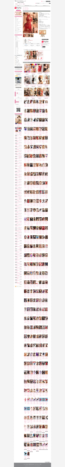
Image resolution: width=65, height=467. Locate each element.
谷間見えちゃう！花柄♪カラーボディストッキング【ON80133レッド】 (34, 114)
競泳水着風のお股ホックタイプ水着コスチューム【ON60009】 (37, 358)
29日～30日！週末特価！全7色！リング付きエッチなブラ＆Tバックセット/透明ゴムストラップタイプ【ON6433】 (43, 169)
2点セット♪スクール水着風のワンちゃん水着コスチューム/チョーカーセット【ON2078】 (43, 349)
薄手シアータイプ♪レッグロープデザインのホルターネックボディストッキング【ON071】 (43, 124)
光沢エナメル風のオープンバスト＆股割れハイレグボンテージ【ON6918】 (18, 275)
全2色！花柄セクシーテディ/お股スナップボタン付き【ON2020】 (43, 222)
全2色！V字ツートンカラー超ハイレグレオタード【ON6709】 (18, 209)
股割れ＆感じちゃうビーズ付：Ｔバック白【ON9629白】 (28, 412)
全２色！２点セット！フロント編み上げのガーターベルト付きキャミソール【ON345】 (33, 97)
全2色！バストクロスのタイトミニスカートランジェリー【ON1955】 (18, 217)
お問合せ (45, 5)
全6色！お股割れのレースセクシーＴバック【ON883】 (18, 159)
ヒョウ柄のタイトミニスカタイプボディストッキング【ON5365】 (43, 303)
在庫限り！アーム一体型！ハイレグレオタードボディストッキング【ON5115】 (40, 205)
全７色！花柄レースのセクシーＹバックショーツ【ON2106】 (18, 178)
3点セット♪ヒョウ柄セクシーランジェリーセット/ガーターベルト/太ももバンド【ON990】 (34, 250)
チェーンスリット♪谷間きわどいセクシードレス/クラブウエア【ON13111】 (31, 123)
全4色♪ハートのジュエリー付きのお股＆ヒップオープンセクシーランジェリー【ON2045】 (34, 322)
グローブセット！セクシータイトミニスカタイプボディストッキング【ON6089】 (28, 187)
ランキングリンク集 (17, 63)
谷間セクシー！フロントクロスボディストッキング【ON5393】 (31, 349)
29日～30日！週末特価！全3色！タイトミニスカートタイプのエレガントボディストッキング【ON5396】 (31, 377)
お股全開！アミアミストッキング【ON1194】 (46, 105)
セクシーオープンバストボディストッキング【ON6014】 (46, 141)
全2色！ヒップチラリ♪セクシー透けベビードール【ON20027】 (18, 239)
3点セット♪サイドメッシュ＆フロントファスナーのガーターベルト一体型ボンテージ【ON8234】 (40, 286)
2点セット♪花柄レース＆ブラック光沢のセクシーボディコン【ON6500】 (18, 200)
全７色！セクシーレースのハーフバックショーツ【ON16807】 (43, 394)
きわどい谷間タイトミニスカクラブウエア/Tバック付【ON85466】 (43, 159)
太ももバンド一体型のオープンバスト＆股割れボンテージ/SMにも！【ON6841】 (40, 232)
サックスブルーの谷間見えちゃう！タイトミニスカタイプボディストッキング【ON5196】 (31, 367)
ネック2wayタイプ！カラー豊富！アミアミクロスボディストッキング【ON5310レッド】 (46, 313)
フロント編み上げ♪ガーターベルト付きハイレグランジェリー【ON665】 (46, 286)
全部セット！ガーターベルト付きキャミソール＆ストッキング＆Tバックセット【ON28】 (43, 259)
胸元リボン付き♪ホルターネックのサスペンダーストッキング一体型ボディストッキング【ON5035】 (28, 115)
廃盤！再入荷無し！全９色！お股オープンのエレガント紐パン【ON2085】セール (18, 175)
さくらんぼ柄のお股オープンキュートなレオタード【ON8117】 (40, 321)
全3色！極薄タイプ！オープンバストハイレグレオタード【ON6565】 (37, 186)
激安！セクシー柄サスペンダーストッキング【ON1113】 (28, 430)
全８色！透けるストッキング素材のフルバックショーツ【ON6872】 (46, 394)
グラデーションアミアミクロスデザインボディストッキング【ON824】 (46, 250)
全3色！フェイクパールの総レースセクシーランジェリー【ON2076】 (40, 349)
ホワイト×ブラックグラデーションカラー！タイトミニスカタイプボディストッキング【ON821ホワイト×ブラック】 (34, 269)
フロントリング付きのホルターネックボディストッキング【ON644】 (43, 286)
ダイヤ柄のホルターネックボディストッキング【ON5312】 (25, 367)
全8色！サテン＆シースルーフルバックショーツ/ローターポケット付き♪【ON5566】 (28, 214)
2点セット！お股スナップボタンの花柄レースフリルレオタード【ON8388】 (43, 141)
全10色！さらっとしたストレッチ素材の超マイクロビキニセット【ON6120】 (25, 421)
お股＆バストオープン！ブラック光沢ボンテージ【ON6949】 (25, 340)
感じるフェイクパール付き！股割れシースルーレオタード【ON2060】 (37, 331)
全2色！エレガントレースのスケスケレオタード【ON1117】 (37, 249)
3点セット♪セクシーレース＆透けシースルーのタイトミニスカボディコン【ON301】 (18, 268)
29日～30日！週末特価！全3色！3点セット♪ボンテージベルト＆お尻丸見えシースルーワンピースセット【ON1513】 (37, 377)
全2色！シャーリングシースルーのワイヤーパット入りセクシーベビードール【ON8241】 (34, 142)
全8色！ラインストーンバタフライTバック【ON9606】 (46, 159)
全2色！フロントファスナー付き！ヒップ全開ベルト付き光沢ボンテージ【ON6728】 (28, 223)
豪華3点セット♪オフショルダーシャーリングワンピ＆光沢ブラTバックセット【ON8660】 (25, 440)
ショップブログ (36, 5)
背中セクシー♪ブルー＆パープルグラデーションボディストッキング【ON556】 (18, 273)
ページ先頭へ (47, 462)
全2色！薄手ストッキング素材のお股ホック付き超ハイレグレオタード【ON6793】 (40, 223)
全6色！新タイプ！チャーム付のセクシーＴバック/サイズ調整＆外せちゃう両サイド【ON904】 (28, 394)
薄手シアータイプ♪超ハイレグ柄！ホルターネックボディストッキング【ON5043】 (40, 124)
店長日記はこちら (18, 87)
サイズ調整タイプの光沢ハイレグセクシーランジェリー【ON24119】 (37, 340)
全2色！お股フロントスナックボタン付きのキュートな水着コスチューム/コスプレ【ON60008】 (34, 376)
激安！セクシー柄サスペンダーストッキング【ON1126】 (34, 421)
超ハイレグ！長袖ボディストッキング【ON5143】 (34, 222)
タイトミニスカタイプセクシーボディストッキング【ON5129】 (46, 349)
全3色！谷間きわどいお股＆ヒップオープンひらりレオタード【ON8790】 (46, 178)
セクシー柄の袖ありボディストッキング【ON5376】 (34, 339)
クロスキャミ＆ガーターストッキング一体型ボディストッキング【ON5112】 (43, 205)
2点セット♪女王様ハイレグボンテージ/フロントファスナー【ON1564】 (28, 322)
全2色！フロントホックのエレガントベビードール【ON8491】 (37, 168)
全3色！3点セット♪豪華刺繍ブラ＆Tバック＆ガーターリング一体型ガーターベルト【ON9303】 (34, 178)
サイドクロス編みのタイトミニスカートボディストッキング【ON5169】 (28, 250)
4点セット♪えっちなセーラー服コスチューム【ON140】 (18, 244)
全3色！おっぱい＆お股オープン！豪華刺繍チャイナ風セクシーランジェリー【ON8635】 (25, 169)
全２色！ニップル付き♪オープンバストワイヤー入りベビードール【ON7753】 (46, 97)
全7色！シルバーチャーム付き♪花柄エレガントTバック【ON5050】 (18, 141)
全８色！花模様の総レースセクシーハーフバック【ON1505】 (18, 139)
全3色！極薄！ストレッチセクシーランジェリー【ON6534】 (34, 168)
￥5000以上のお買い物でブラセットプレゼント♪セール (37, 285)
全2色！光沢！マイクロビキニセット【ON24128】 (25, 357)
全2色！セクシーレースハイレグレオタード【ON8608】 (28, 195)
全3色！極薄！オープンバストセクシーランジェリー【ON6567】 (25, 177)
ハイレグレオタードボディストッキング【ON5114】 (25, 213)
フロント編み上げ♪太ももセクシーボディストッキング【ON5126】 (40, 276)
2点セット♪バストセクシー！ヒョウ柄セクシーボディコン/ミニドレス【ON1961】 (40, 295)
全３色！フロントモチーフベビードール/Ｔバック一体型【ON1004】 (43, 412)
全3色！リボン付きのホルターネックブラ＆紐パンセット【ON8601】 (40, 159)
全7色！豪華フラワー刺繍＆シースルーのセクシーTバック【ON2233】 (31, 105)
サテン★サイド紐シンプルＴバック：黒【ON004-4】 (37, 402)
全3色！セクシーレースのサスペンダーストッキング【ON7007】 (46, 340)
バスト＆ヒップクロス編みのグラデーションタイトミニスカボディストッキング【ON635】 (37, 241)
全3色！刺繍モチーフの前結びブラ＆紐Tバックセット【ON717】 (40, 249)
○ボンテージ (16, 26)
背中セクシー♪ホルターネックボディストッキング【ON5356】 (46, 303)
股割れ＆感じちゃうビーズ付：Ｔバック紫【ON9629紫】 (25, 412)
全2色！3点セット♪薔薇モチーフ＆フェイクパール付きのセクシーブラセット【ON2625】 (28, 367)
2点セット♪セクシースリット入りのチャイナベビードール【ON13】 (31, 303)
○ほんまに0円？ (16, 19)
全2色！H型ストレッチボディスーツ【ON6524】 (31, 168)
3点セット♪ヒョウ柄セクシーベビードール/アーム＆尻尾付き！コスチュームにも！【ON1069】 (40, 241)
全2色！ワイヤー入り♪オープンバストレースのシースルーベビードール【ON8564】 (43, 151)
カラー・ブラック (27, 8)
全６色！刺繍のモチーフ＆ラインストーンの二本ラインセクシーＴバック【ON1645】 (31, 412)
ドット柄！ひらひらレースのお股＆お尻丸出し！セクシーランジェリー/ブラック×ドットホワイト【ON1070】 (46, 133)
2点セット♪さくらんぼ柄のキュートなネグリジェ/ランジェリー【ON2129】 (34, 277)
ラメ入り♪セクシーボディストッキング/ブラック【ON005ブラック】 (46, 123)
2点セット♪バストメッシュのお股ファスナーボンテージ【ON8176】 (18, 270)
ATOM (20, 286)
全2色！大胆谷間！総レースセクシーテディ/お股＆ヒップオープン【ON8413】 (33, 60)
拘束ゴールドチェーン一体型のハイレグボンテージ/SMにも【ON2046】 (25, 277)
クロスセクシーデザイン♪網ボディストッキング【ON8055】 (37, 412)
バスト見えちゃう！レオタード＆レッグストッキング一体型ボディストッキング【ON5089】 (37, 367)
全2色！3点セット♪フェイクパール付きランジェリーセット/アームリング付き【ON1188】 (28, 286)
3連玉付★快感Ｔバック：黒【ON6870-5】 (46, 448)
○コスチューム (16, 33)
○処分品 (16, 17)
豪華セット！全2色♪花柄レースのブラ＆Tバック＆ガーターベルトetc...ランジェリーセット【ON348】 (46, 295)
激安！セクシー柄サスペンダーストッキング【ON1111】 (25, 312)
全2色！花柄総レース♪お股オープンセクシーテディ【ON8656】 (34, 186)
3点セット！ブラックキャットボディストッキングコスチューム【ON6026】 (18, 263)
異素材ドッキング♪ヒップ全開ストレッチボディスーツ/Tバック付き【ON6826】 (43, 232)
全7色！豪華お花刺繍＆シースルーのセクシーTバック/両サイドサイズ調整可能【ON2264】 (40, 133)
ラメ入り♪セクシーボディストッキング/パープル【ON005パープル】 (25, 132)
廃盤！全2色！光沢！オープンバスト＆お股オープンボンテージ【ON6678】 (40, 196)
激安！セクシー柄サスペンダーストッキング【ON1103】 (37, 421)
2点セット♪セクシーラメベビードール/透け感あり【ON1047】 (31, 231)
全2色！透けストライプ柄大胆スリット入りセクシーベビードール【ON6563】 (46, 169)
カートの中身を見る (18, 67)
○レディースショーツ (17, 32)
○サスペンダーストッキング (18, 21)
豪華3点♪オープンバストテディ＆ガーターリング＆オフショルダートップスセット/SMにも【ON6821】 (28, 169)
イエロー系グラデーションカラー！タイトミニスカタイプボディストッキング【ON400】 (37, 259)
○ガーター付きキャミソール (18, 25)
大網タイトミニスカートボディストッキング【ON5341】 (25, 321)
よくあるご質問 (17, 61)
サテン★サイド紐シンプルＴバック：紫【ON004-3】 (34, 402)
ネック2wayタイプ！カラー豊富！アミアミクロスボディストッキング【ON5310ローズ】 (43, 313)
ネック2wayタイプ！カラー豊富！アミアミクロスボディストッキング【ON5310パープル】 (37, 313)
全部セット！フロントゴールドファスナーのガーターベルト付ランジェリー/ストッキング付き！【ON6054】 (33, 85)
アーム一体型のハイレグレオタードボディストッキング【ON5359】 (34, 303)
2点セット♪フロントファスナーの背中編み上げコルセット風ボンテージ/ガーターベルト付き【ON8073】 (31, 241)
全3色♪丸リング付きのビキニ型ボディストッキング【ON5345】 (37, 321)
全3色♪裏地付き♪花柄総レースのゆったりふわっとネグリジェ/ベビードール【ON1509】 (40, 106)
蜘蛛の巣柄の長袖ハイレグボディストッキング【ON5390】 (28, 340)
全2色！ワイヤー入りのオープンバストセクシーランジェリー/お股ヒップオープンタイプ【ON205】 (46, 232)
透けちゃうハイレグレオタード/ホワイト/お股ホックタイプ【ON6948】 (28, 313)
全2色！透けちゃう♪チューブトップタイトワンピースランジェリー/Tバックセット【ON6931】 (31, 313)
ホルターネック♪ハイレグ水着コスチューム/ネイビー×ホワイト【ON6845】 (37, 232)
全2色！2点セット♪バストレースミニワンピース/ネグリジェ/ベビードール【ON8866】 (43, 187)
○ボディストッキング (17, 22)
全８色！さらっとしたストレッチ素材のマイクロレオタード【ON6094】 (46, 412)
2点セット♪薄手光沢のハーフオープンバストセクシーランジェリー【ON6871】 (25, 250)
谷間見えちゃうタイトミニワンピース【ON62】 (37, 439)
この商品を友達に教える (44, 44)
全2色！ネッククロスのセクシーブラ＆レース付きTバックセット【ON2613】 (37, 277)
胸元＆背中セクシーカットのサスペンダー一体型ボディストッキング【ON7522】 (34, 106)
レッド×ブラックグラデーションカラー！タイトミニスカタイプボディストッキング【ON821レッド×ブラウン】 (31, 269)
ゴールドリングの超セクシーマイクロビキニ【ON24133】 (46, 357)
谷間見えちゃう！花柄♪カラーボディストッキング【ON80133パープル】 (43, 114)
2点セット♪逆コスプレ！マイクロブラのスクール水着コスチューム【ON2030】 (25, 241)
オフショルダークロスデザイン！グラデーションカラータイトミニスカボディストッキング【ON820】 (28, 268)
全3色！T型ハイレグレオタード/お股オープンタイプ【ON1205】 (18, 220)
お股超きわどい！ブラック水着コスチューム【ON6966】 (43, 357)
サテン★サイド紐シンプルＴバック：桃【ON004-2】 (31, 402)
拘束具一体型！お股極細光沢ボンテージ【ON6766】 (25, 231)
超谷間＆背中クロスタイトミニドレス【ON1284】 (34, 123)
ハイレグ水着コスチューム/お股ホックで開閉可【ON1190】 (46, 267)
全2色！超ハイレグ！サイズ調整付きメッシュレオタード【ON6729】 (34, 204)
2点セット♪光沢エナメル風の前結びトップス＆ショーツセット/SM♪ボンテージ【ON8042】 (31, 295)
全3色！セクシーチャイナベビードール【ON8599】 (31, 159)
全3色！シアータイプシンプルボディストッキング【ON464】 (34, 258)
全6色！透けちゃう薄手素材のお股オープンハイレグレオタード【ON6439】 (18, 194)
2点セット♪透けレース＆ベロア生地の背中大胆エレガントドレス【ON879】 (31, 250)
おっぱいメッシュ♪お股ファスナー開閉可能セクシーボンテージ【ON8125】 (46, 114)
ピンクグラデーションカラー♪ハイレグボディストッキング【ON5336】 (37, 295)
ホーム (19, 5)
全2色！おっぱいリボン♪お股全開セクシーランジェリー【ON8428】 (37, 132)
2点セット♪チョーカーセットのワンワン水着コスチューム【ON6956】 (46, 322)
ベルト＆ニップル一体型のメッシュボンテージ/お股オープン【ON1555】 (28, 385)
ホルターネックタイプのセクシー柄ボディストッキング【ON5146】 (28, 358)
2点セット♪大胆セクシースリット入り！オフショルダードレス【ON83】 (43, 241)
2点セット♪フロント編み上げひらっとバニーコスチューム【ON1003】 (18, 265)
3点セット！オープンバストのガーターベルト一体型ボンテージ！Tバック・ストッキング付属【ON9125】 (34, 431)
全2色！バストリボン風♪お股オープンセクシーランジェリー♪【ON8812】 (34, 196)
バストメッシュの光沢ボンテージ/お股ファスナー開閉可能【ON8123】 (43, 105)
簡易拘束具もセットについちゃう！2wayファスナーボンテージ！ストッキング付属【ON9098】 (37, 106)
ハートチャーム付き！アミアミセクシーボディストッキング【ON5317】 (28, 331)
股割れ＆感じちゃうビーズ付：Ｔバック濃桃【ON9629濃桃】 (40, 403)
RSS (18, 286)
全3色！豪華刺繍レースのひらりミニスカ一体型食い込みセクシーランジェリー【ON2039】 (25, 286)
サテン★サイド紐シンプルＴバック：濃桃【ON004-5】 (43, 448)
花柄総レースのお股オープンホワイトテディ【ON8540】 (18, 242)
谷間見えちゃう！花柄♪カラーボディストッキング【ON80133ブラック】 (37, 114)
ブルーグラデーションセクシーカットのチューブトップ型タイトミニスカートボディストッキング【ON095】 (31, 278)
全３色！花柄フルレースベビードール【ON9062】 (39, 73)
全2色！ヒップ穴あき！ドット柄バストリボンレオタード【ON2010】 (37, 213)
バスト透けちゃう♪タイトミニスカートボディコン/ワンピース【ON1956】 (28, 277)
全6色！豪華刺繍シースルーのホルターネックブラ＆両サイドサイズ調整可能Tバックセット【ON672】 (31, 142)
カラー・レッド (16, 51)
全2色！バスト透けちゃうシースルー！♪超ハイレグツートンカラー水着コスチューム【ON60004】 (40, 376)
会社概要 (16, 56)
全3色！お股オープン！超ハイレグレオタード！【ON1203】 (31, 285)
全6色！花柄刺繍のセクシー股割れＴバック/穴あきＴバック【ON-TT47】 (18, 154)
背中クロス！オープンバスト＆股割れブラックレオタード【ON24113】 (18, 278)
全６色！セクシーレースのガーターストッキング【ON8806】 (25, 394)
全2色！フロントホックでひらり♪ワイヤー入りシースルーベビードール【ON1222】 (18, 192)
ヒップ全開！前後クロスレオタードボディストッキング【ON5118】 (40, 214)
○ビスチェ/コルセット (17, 28)
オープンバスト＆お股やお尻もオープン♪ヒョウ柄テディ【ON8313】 (40, 430)
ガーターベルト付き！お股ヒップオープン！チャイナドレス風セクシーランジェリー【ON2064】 (40, 340)
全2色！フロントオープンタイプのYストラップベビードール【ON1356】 (37, 123)
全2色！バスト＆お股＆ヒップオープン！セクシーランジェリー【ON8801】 (31, 187)
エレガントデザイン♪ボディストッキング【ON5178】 (34, 312)
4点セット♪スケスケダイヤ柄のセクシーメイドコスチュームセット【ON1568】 (43, 367)
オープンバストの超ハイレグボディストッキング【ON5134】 (34, 330)
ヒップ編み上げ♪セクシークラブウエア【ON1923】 (46, 204)
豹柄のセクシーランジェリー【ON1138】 (43, 249)
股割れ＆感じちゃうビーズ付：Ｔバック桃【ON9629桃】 (18, 167)
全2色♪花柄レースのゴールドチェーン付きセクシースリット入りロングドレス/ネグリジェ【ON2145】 (43, 295)
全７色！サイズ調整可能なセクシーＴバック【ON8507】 (18, 136)
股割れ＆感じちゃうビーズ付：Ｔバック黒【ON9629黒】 (18, 247)
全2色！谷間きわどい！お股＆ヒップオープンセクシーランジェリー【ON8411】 (25, 295)
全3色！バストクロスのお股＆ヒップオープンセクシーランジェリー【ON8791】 (43, 178)
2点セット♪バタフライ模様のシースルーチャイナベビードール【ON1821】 (25, 268)
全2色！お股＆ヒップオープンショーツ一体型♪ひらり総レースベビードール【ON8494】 (40, 187)
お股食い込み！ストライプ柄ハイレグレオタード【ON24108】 (28, 303)
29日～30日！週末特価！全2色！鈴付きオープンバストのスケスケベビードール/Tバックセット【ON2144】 (40, 305)
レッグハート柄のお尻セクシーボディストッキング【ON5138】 (34, 358)
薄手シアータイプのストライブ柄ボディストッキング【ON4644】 (43, 376)
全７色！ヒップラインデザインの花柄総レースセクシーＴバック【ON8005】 (18, 125)
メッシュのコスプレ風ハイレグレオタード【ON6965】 (34, 448)
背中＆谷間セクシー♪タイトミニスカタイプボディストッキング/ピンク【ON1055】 (40, 268)
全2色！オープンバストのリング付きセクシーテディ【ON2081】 (40, 367)
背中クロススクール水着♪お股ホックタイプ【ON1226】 (31, 150)
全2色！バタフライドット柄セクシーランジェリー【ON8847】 (31, 195)
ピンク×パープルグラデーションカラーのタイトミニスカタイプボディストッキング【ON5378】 (37, 304)
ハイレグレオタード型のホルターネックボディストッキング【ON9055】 (18, 234)
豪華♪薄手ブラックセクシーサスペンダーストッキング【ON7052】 (28, 105)
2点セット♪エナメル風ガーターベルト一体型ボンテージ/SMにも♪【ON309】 (25, 331)
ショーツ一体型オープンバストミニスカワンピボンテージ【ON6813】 (34, 241)
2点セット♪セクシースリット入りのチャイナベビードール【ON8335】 (18, 257)
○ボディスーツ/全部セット (17, 29)
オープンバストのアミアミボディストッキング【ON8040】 (25, 123)
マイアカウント (43, 1)
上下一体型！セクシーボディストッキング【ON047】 (46, 150)
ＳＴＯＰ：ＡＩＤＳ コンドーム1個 (25, 402)
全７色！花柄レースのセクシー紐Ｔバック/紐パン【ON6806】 (28, 421)
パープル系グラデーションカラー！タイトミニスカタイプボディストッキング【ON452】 (40, 259)
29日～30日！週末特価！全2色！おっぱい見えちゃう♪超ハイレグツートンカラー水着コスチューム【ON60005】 (31, 359)
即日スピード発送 (17, 60)
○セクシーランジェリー (17, 23)
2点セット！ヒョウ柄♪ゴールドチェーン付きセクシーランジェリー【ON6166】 (34, 151)
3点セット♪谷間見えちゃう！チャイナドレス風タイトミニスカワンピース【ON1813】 (28, 349)
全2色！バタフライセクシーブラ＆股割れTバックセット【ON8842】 (25, 195)
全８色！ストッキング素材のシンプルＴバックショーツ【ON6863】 (18, 161)
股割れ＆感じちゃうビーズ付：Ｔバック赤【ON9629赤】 (46, 403)
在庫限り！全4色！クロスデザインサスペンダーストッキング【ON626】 (37, 349)
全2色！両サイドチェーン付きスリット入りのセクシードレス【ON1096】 (18, 283)
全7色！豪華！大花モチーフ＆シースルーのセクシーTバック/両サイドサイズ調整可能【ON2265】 (40, 151)
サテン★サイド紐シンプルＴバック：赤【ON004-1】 (28, 402)
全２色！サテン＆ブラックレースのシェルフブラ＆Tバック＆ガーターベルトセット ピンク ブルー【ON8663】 (37, 386)
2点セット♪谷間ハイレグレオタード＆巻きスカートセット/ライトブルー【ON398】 (46, 196)
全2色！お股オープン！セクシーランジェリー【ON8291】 (37, 141)
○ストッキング (16, 20)
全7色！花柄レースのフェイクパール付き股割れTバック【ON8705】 (34, 367)
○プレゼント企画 (16, 18)
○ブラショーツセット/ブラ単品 (18, 31)
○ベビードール (16, 24)
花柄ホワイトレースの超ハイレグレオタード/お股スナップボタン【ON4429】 (31, 439)
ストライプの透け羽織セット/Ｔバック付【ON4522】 (28, 457)
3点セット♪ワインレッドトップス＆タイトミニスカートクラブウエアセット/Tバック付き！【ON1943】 (28, 241)
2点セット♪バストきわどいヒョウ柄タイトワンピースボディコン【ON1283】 (31, 322)
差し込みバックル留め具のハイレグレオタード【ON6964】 (46, 439)
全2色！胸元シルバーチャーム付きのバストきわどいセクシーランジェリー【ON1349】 (31, 331)
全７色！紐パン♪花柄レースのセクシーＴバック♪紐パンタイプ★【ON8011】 (40, 394)
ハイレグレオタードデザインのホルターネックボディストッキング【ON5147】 (40, 358)
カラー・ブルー (16, 52)
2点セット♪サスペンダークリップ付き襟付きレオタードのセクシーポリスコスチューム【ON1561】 (25, 377)
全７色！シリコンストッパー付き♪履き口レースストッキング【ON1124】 (18, 149)
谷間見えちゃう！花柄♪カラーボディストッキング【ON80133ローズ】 (40, 114)
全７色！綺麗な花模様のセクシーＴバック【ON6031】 (46, 384)
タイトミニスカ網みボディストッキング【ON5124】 (31, 213)
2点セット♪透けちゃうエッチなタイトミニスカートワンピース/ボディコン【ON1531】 (31, 385)
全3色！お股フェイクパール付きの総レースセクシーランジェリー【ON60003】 (25, 385)
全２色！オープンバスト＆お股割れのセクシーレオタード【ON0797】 (39, 97)
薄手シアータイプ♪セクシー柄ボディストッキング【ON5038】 (37, 430)
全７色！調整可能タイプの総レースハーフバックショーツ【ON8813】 (18, 180)
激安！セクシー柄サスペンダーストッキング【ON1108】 (40, 421)
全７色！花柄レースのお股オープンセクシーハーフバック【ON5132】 (18, 147)
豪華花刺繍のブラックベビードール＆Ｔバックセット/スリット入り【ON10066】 (31, 132)
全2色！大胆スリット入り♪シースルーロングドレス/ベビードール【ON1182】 (28, 132)
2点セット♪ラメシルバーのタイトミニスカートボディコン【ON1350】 (43, 340)
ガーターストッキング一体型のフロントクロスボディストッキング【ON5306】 (28, 295)
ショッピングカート (48, 1)
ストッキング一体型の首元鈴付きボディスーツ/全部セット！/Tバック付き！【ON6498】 (34, 349)
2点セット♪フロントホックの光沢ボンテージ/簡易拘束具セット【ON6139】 (28, 151)
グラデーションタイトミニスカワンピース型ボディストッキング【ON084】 (31, 259)
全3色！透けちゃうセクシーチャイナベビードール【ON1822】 (43, 267)
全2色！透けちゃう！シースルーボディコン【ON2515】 (25, 448)
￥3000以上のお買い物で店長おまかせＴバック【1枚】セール (18, 164)
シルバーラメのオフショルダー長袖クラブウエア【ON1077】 (46, 73)
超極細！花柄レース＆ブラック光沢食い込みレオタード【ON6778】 (46, 222)
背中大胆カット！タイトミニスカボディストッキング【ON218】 (28, 204)
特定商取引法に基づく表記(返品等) (46, 43)
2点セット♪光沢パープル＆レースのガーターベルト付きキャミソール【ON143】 (43, 322)
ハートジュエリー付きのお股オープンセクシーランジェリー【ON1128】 (46, 259)
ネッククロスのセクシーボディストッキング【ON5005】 (27, 97)
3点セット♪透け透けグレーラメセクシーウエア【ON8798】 (25, 186)
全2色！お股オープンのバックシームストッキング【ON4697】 (18, 183)
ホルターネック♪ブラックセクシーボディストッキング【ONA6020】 (37, 159)
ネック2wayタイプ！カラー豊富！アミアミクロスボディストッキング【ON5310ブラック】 (40, 313)
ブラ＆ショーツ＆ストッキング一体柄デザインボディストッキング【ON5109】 (43, 214)
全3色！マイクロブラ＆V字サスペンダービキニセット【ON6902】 (37, 267)
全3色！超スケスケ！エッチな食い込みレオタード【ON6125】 (37, 177)
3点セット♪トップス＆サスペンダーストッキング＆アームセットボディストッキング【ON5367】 (31, 449)
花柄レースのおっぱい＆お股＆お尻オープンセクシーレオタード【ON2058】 (34, 295)
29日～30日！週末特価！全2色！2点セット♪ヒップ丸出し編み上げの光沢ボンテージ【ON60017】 (34, 385)
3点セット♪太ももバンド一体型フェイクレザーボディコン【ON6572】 (31, 205)
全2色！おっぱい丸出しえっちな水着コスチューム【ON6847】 (18, 215)
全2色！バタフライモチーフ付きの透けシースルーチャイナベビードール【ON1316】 (31, 178)
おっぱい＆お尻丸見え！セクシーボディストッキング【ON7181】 (43, 132)
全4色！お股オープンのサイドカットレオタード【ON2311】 (18, 152)
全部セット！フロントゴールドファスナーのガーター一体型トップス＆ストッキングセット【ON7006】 (39, 85)
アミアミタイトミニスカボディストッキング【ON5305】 (25, 348)
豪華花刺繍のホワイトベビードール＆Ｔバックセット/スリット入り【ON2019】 (27, 60)
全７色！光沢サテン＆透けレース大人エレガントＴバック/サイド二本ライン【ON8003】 (34, 394)
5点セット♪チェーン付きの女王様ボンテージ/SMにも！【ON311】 (40, 330)
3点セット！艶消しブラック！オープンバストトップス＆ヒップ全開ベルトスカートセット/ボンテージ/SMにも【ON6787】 (31, 224)
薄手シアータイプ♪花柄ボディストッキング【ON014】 (46, 213)
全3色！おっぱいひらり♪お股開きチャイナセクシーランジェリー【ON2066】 (46, 331)
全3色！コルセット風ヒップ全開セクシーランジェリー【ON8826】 (46, 186)
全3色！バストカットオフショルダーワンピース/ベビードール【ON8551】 (25, 151)
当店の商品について (17, 62)
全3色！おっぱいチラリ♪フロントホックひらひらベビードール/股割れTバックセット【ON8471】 (28, 160)
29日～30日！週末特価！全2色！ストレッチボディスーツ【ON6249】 (37, 151)
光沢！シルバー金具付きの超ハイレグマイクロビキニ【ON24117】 (31, 340)
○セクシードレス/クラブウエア (18, 27)
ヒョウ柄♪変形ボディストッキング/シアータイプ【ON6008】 (40, 168)
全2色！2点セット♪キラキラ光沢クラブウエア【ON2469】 (18, 281)
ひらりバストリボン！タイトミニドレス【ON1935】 (28, 231)
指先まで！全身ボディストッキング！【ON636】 (25, 204)
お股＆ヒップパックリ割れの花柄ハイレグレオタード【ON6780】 (34, 231)
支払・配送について (28, 5)
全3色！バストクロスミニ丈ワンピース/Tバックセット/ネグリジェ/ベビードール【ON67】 (28, 178)
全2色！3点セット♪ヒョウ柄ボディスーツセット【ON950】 (25, 258)
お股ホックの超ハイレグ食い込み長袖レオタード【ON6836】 (46, 240)
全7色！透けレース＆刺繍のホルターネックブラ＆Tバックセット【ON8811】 (25, 223)
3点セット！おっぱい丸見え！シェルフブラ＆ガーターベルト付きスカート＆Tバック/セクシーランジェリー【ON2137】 (31, 116)
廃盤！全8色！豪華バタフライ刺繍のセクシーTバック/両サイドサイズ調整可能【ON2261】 (34, 133)
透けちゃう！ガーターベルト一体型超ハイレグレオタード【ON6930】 (25, 304)
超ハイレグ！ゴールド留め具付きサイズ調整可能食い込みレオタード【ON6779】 (37, 223)
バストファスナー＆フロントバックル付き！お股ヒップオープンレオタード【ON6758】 (34, 214)
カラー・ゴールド (17, 53)
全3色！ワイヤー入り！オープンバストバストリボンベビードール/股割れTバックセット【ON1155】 (28, 142)
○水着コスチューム (17, 30)
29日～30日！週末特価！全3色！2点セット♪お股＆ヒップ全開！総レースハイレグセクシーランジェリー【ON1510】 (28, 377)
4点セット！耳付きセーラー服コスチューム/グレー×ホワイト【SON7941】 (18, 255)
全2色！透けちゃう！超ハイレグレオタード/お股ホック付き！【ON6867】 (28, 259)
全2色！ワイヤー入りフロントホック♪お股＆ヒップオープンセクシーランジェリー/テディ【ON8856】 (37, 196)
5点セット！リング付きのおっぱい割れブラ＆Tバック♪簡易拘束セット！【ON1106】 (25, 115)
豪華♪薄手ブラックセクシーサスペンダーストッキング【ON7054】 (25, 105)
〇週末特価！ (16, 36)
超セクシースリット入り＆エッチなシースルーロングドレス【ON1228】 (28, 123)
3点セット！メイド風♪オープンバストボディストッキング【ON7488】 (27, 85)
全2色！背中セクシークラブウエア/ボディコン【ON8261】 (40, 141)
